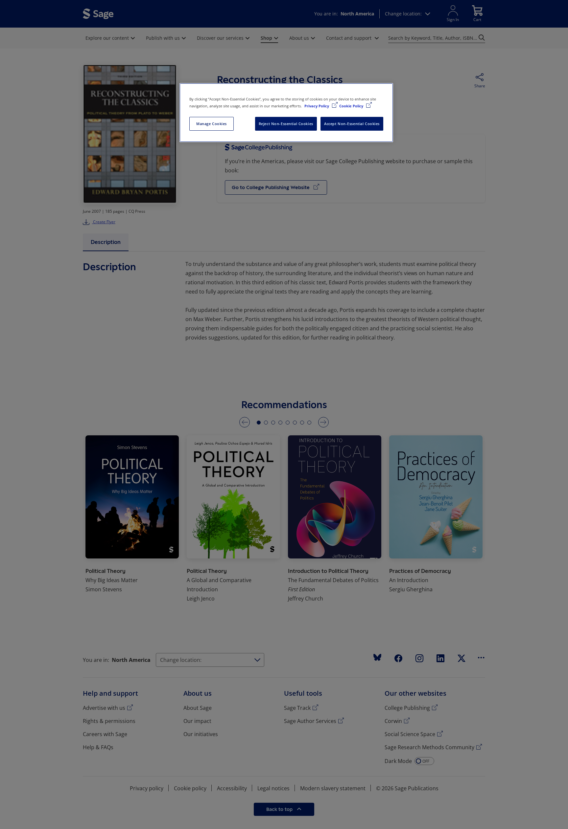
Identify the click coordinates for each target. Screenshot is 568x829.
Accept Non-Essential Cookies (352, 123)
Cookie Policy (351, 105)
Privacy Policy (317, 105)
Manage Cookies (211, 123)
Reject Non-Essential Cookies (286, 123)
